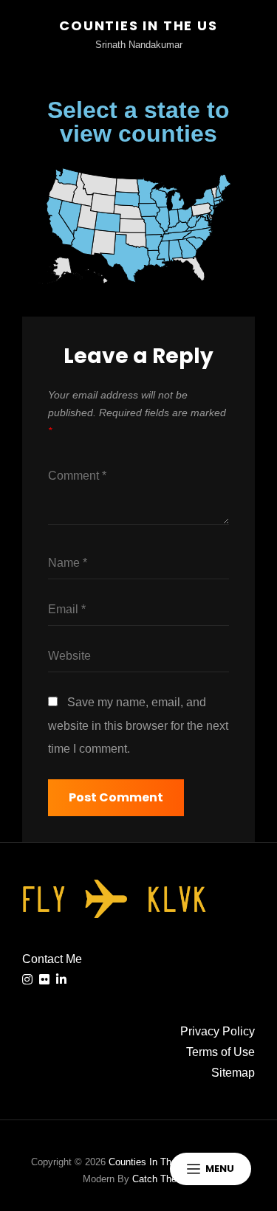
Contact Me (52, 959)
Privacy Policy (217, 1031)
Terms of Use (220, 1052)
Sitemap (233, 1072)
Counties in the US (138, 25)
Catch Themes (163, 1178)
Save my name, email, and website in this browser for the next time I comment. (138, 725)
